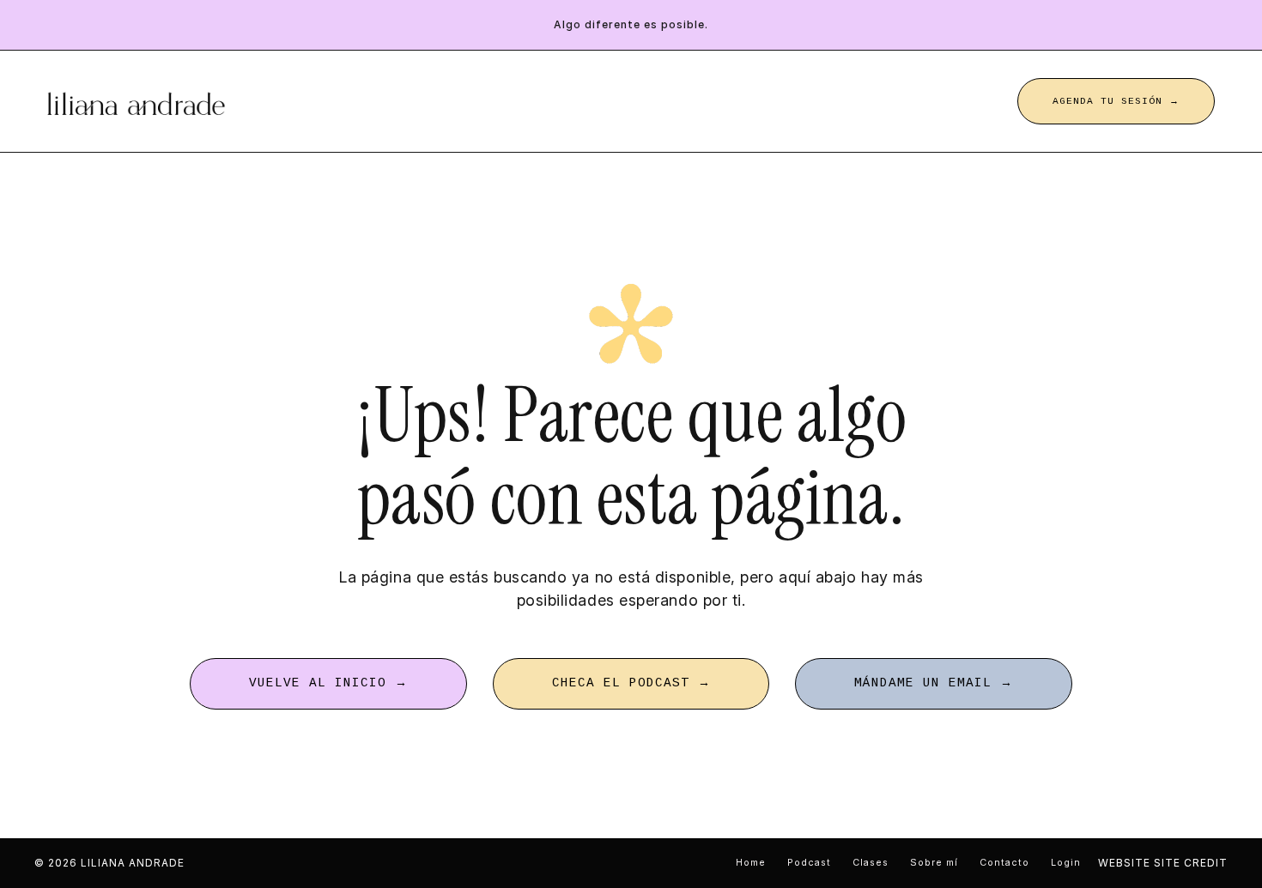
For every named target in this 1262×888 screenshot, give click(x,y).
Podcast (809, 862)
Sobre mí (934, 862)
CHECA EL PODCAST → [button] (631, 683)
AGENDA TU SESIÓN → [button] (1116, 101)
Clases (870, 862)
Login (1066, 862)
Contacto (1004, 862)
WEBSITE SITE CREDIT (1163, 862)
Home (751, 862)
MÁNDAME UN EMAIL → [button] (933, 683)
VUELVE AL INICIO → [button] (328, 683)
